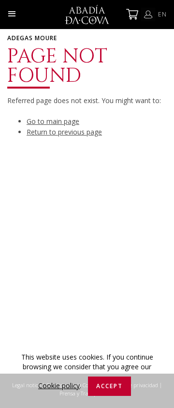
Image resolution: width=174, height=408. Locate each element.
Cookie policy (59, 385)
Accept (109, 386)
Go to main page (53, 121)
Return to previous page (64, 131)
